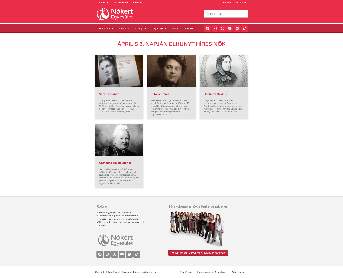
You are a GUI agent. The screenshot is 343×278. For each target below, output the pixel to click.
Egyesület (122, 17)
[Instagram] (215, 28)
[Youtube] (229, 28)
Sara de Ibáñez (109, 94)
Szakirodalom (121, 2)
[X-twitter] (222, 28)
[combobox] (226, 14)
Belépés (227, 2)
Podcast (188, 28)
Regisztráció (240, 2)
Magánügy (157, 28)
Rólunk (101, 2)
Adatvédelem (238, 272)
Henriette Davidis (215, 94)
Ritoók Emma (160, 94)
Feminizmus (104, 28)
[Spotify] (237, 28)
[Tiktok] (244, 28)
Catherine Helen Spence (115, 163)
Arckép (175, 28)
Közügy (139, 28)
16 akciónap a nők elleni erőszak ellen (198, 206)
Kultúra (122, 28)
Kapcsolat (138, 2)
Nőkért (122, 11)
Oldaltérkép (186, 272)
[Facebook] (207, 28)
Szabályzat (220, 272)
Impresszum (203, 272)
